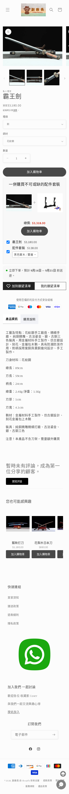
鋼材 (5, 133)
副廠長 (15, 780)
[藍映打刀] (18, 524)
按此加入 (14, 712)
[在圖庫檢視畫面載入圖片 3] (51, 77)
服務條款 (29, 786)
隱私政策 (13, 623)
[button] (7, 10)
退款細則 (13, 614)
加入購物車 (34, 231)
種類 (5, 116)
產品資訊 (12, 319)
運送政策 (13, 606)
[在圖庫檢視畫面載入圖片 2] (34, 77)
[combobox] (25, 255)
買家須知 (13, 597)
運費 (15, 110)
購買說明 (29, 319)
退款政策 (47, 780)
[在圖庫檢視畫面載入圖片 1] (17, 77)
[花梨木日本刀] (43, 524)
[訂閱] (53, 734)
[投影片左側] (4, 78)
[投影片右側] (65, 78)
